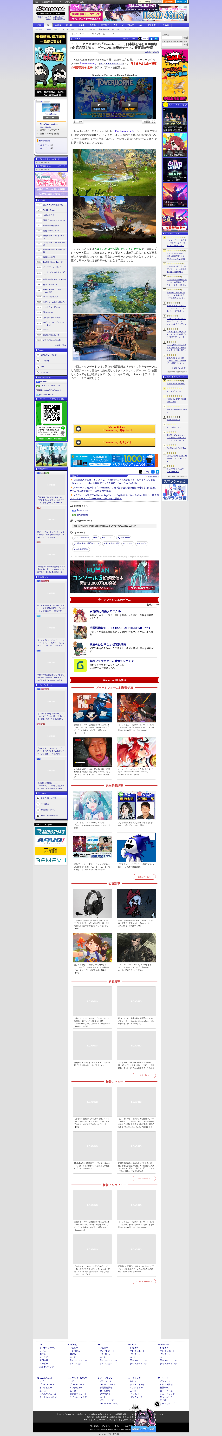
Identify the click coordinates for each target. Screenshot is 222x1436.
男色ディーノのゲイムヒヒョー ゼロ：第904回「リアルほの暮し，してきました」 (92, 1064)
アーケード (163, 1378)
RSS (36, 2)
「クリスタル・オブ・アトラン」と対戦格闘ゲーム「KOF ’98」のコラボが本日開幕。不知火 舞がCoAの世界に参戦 (176, 335)
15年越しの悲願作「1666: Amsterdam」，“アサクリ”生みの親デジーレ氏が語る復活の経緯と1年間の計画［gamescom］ (50, 786)
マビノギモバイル (174, 427)
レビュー (38, 29)
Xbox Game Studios (49, 124)
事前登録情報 (106, 1387)
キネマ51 (47, 330)
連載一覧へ (61, 345)
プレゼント (45, 360)
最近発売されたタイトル (109, 29)
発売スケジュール (78, 1360)
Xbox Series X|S (114, 63)
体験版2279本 (59, 19)
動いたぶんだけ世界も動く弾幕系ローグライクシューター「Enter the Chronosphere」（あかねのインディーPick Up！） (136, 1021)
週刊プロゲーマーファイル (54, 220)
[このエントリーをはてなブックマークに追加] (156, 40)
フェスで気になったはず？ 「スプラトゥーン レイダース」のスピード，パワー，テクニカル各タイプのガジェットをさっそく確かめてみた (51, 643)
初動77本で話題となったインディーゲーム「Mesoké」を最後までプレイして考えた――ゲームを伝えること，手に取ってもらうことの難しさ (51, 678)
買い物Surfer (48, 312)
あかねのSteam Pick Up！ (53, 340)
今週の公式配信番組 (51, 225)
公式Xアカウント (49, 2)
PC (48, 25)
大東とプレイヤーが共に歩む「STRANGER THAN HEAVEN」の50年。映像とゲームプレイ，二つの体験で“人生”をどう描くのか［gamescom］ (92, 729)
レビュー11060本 (44, 19)
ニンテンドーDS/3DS (77, 1378)
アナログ (152, 25)
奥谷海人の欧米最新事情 (53, 205)
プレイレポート (52, 29)
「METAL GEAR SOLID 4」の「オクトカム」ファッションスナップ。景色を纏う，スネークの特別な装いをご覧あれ (50, 500)
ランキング (181, 2)
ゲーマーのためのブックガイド (54, 273)
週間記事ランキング (49, 355)
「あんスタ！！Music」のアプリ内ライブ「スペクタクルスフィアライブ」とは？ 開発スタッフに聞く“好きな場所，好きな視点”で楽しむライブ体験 (50, 751)
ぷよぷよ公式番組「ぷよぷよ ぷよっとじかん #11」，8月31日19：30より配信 (136, 824)
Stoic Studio (45, 127)
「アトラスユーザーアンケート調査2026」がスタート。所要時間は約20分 (136, 865)
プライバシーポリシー (50, 798)
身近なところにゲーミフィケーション (54, 323)
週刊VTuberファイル (51, 231)
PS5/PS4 (69, 25)
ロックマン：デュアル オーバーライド (176, 470)
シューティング (167, 1394)
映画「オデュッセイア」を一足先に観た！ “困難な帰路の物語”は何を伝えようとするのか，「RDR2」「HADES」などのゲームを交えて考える (51, 535)
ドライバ (44, 372)
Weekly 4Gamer (49, 210)
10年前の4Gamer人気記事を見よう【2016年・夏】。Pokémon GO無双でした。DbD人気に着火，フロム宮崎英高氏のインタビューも (51, 569)
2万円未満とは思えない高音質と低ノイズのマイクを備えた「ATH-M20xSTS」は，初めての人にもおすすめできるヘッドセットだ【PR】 (91, 924)
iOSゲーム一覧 (107, 1400)
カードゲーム (166, 1391)
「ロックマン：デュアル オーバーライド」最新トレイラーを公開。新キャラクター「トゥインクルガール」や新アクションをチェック (176, 348)
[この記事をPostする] (139, 38)
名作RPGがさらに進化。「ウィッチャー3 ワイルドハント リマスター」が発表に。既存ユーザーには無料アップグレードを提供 (176, 308)
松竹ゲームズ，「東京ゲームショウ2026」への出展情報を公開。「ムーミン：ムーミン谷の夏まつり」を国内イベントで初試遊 (92, 866)
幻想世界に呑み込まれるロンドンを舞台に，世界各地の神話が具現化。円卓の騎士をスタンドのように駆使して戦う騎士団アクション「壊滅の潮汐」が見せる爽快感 (136, 1167)
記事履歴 (169, 2)
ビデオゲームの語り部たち (54, 302)
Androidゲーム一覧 (109, 1403)
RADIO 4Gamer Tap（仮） (53, 262)
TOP (39, 25)
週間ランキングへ (180, 368)
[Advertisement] (114, 1315)
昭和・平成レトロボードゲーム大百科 (54, 290)
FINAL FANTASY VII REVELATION (176, 400)
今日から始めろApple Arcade (54, 279)
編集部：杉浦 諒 (152, 52)
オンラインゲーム (47, 1347)
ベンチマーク (136, 1397)
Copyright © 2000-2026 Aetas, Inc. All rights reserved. (111, 1429)
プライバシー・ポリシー (112, 1426)
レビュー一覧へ (144, 1178)
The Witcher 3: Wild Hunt (176, 448)
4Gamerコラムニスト (51, 297)
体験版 (80, 29)
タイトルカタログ (78, 1363)
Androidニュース (108, 1384)
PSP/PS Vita (163, 1344)
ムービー (91, 29)
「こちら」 (125, 1417)
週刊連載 (43, 1360)
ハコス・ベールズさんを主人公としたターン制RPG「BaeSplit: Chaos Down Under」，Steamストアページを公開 (136, 771)
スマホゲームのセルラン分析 (54, 244)
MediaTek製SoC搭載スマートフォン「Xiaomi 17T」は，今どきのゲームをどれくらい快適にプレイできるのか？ (92, 1165)
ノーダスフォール (174, 391)
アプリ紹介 (105, 1394)
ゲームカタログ (129, 29)
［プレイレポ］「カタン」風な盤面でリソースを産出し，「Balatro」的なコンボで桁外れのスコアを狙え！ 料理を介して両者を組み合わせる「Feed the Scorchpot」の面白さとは (136, 1123)
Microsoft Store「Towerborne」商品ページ (117, 429)
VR (115, 25)
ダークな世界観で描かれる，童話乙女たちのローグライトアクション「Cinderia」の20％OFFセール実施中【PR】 (136, 923)
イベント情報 (166, 1384)
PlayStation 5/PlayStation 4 (50, 390)
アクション (108, 537)
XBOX (58, 25)
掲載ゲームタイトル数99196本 (51, 17)
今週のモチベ (48, 215)
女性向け (105, 25)
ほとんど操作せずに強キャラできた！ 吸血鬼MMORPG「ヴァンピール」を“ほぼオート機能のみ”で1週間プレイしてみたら (51, 608)
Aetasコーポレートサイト (51, 815)
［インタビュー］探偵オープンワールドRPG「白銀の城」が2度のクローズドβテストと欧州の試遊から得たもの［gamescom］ (51, 716)
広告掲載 (128, 1426)
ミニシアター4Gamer (51, 307)
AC (140, 25)
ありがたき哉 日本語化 (52, 317)
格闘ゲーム (165, 1387)
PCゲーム (44, 382)
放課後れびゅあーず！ (52, 335)
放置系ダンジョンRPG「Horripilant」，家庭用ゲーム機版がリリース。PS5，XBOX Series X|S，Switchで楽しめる (176, 361)
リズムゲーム (166, 1397)
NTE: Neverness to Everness (177, 410)
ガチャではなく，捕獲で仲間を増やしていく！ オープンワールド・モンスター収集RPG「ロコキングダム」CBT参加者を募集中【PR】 (92, 969)
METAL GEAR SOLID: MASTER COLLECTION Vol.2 (177, 458)
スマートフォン (105, 1378)
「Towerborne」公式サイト (117, 442)
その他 (163, 1400)
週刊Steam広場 (49, 257)
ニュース (44, 145)
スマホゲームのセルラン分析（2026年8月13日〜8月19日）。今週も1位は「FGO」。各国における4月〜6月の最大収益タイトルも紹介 (136, 1065)
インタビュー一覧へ (144, 1282)
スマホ (93, 25)
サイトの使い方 (66, 2)
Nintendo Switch (46, 394)
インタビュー (68, 29)
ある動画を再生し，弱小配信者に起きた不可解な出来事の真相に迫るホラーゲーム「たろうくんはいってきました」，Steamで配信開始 (92, 773)
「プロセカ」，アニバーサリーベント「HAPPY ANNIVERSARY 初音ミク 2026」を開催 (92, 825)
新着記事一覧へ (144, 877)
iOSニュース (105, 1381)
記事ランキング (46, 1366)
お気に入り (156, 2)
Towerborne (51, 114)
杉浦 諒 (82, 549)
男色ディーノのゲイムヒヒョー (54, 237)
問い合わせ (81, 2)
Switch (81, 25)
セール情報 (105, 1391)
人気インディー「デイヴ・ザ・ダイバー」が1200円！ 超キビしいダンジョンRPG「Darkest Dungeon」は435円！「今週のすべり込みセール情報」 (92, 1022)
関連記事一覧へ (153, 476)
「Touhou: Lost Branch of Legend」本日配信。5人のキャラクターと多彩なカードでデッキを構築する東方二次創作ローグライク (177, 282)
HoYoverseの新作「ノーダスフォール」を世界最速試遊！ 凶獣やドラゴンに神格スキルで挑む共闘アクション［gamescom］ (176, 269)
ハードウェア (128, 25)
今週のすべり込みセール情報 (54, 251)
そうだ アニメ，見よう (52, 267)
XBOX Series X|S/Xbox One (51, 386)
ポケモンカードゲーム (176, 383)
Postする (145, 38)
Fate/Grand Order (173, 420)
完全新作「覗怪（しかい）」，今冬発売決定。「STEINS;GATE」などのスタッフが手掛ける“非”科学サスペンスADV (177, 295)
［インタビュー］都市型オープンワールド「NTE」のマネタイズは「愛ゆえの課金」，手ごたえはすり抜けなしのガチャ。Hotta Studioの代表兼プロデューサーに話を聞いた (176, 243)
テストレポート (137, 1384)
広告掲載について (48, 810)
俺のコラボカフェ (50, 285)
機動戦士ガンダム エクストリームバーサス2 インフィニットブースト (176, 437)
